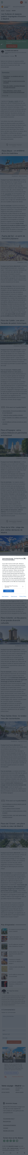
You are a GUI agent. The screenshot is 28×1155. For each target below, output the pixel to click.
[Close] (24, 558)
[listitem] (14, 586)
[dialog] (14, 577)
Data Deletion (5, 596)
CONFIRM (9, 591)
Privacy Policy (22, 596)
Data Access (14, 596)
